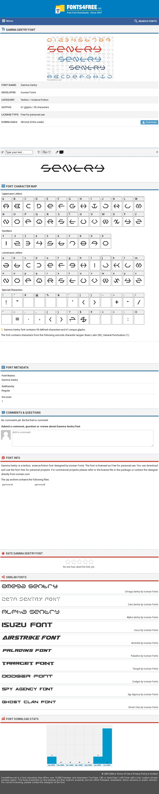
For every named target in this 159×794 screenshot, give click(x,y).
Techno (25, 99)
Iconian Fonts (28, 92)
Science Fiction (39, 99)
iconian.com (23, 474)
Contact (154, 774)
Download (151, 122)
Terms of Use (123, 774)
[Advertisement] (79, 137)
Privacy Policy (140, 774)
